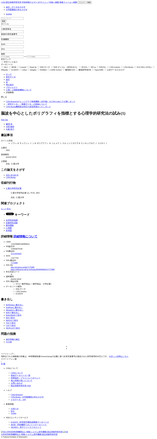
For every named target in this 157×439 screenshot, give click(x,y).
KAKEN (15, 70)
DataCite (33, 67)
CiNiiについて (17, 373)
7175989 (14, 263)
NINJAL (102, 67)
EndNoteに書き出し (14, 307)
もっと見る (6, 209)
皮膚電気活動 (12, 223)
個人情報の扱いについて (21, 381)
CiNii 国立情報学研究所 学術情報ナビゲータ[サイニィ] (25, 2)
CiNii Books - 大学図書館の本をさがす (27, 397)
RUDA (84, 67)
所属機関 (5, 39)
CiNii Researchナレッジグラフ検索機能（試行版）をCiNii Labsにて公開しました (40, 101)
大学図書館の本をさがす (16, 10)
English (9, 14)
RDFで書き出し (13, 313)
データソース (7, 64)
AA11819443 (16, 254)
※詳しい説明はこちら (118, 356)
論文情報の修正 (13, 339)
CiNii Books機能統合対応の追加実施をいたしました (28, 107)
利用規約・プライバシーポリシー (25, 378)
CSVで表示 (11, 325)
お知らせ (15, 409)
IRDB (14, 67)
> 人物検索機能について (21, 90)
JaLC (6, 67)
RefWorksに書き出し (15, 305)
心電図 (9, 228)
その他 (9, 342)
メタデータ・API (18, 400)
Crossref (23, 67)
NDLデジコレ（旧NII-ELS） (66, 67)
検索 (89, 2)
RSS (12, 411)
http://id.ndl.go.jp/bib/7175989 (22, 267)
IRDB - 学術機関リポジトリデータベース (29, 425)
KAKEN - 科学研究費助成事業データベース (30, 422)
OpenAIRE (99, 70)
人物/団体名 (6, 29)
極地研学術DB (85, 70)
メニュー (82, 2)
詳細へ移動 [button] (54, 2)
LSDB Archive (55, 70)
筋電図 (9, 230)
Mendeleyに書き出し (14, 310)
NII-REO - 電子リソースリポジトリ (26, 427)
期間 (3, 54)
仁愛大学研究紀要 (14, 188)
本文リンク (6, 59)
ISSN (3, 44)
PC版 (3, 364)
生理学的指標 (12, 220)
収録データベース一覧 (20, 375)
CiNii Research (17, 395)
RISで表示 (10, 318)
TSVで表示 (11, 323)
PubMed (43, 70)
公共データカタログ (115, 70)
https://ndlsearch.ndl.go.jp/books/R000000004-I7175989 (33, 269)
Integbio (33, 70)
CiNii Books (128, 67)
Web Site (4, 120)
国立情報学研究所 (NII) (21, 386)
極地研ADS (70, 70)
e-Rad (24, 70)
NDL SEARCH (12, 175)
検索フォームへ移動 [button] (68, 2)
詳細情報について (25, 236)
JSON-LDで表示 (13, 328)
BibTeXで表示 (12, 320)
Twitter (13, 413)
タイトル (5, 24)
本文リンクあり (10, 62)
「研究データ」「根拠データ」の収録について (26, 104)
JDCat (93, 67)
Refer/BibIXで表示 (13, 315)
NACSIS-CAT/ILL (144, 67)
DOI (3, 49)
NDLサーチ (45, 67)
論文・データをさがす (16, 7)
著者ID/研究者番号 (9, 34)
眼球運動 (10, 225)
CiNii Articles (115, 67)
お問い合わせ (17, 383)
